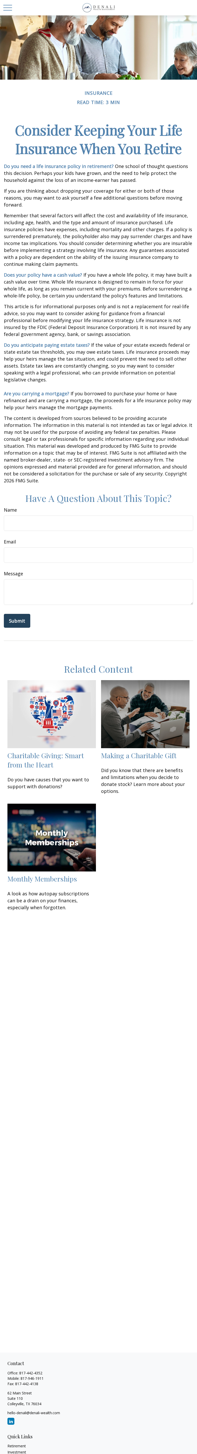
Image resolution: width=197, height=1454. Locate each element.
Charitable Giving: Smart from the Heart (45, 760)
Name (10, 510)
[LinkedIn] (10, 1421)
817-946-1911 (32, 1378)
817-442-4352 (30, 1373)
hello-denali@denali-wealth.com (33, 1412)
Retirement (16, 1445)
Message (13, 573)
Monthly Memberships (42, 878)
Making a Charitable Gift (138, 755)
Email (10, 542)
